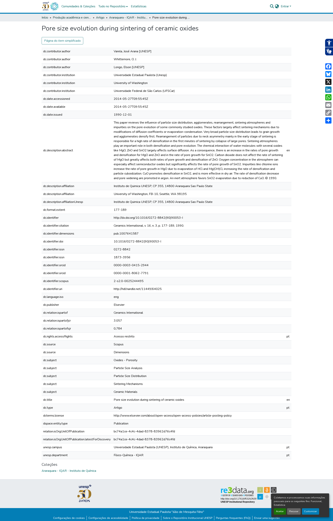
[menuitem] (113, 6)
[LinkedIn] (328, 89)
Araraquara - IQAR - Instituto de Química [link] (128, 17)
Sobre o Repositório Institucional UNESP (187, 518)
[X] (328, 82)
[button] (54, 6)
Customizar (310, 511)
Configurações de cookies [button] (69, 518)
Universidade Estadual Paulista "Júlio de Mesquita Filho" (166, 512)
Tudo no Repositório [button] (111, 6)
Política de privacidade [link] (145, 518)
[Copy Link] (328, 113)
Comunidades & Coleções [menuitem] (78, 6)
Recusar (294, 511)
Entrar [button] (285, 6)
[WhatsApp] (328, 97)
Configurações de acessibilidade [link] (108, 518)
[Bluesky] (328, 74)
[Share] (328, 120)
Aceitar (280, 511)
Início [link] (45, 17)
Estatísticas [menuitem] (138, 6)
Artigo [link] (100, 17)
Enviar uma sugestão (267, 518)
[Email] (328, 105)
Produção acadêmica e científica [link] (72, 17)
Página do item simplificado (62, 41)
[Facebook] (328, 66)
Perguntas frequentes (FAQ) (233, 518)
